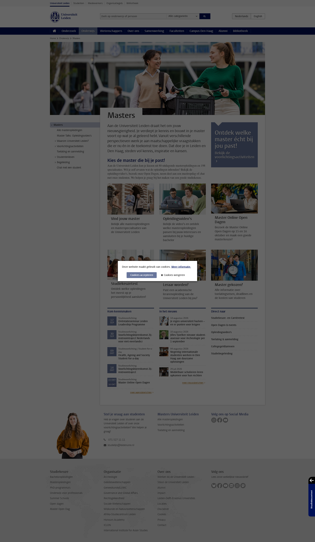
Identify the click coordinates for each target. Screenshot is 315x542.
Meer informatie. (181, 267)
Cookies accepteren (141, 275)
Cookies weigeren (174, 275)
